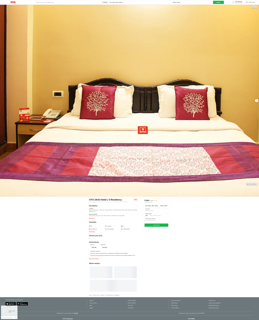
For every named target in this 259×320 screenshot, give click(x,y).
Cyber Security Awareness (215, 303)
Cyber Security (212, 300)
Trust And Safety (175, 307)
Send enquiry (156, 225)
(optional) (150, 218)
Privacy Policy (174, 305)
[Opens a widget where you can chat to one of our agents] (9, 312)
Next (256, 100)
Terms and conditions (176, 300)
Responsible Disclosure (214, 305)
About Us (92, 300)
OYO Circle (130, 305)
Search (218, 2)
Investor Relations (132, 303)
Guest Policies (174, 303)
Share (255, 7)
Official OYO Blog (132, 300)
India (90, 295)
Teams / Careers (93, 303)
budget (102, 295)
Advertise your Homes (214, 307)
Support (91, 307)
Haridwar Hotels (96, 295)
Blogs (91, 305)
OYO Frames (130, 307)
